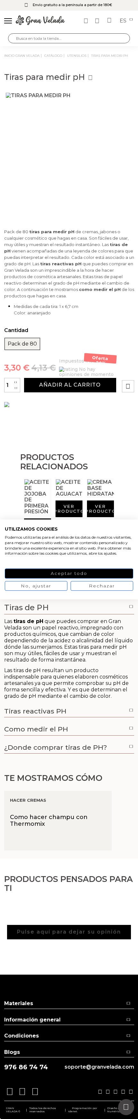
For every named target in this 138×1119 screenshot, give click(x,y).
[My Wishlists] (86, 21)
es (124, 21)
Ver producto (69, 509)
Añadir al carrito (70, 385)
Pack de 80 (22, 344)
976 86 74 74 (26, 1067)
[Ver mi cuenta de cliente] (98, 21)
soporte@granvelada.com (99, 1067)
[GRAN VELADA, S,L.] (40, 20)
